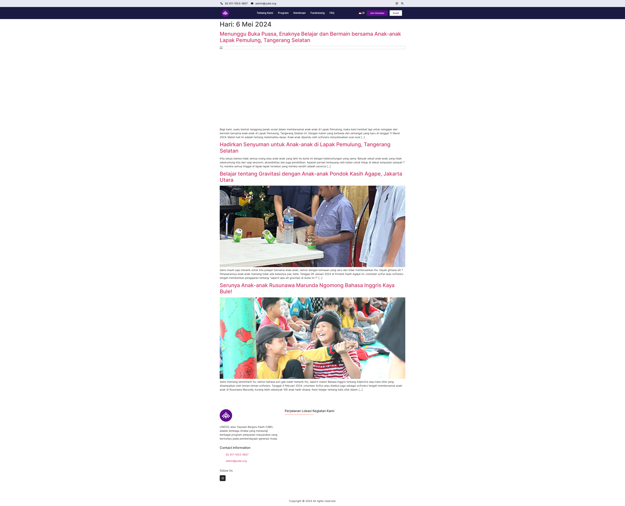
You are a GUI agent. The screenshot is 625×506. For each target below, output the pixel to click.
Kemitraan (299, 12)
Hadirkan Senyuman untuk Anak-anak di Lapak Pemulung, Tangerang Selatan (305, 147)
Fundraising (318, 12)
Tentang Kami (265, 12)
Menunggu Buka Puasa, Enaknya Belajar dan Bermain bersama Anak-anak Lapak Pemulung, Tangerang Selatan (310, 37)
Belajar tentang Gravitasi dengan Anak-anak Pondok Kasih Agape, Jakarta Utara (311, 177)
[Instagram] (397, 3)
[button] (402, 3)
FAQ (332, 12)
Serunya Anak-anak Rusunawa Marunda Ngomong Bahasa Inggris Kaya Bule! (307, 288)
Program (283, 12)
